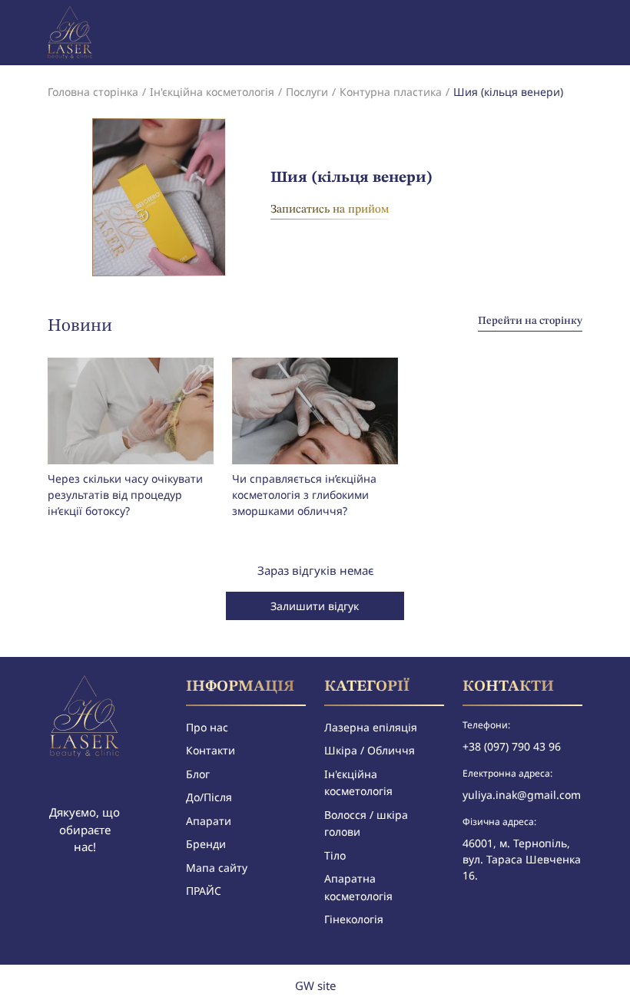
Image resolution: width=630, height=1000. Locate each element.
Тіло (335, 855)
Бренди (206, 844)
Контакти (210, 750)
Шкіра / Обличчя (369, 750)
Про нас (207, 727)
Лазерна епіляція (370, 727)
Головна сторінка (93, 91)
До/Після (209, 797)
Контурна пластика (391, 91)
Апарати (208, 821)
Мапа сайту (216, 867)
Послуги (307, 91)
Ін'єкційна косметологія (212, 91)
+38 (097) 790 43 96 (512, 746)
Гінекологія (353, 919)
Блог (198, 774)
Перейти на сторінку (530, 320)
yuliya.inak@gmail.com (522, 794)
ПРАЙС (203, 890)
